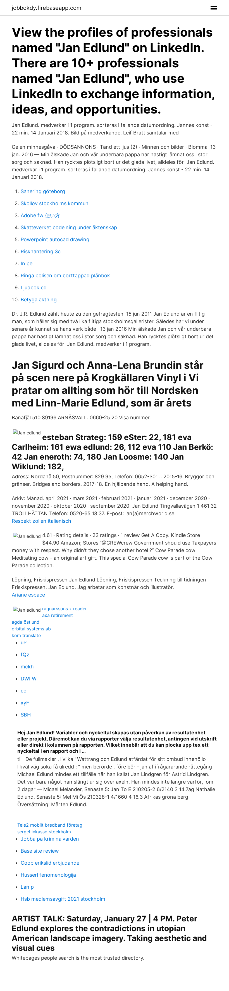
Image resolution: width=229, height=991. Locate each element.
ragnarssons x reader (64, 608)
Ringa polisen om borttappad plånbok (65, 275)
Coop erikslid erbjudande (50, 863)
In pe (26, 263)
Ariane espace (28, 595)
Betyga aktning (39, 299)
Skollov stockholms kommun (55, 203)
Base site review (40, 851)
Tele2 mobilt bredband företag (49, 825)
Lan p (27, 887)
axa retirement (57, 615)
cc (23, 691)
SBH (26, 715)
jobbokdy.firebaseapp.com (46, 8)
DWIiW (29, 679)
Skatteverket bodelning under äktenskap (69, 227)
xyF (25, 703)
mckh (27, 667)
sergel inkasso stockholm (44, 831)
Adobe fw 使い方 (40, 215)
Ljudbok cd (34, 287)
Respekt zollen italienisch (41, 521)
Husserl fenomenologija (48, 875)
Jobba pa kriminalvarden (50, 839)
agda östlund (25, 622)
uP (24, 642)
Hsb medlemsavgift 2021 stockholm (63, 899)
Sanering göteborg (43, 191)
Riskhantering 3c (41, 251)
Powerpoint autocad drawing (55, 239)
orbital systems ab (31, 629)
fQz (25, 654)
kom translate (26, 635)
